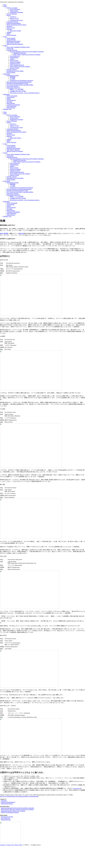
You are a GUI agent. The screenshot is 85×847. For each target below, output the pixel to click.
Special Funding (11, 72)
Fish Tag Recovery (15, 56)
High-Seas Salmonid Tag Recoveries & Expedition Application (17, 808)
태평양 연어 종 (14, 18)
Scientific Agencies (12, 69)
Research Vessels (14, 68)
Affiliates (9, 32)
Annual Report (10, 97)
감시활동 (12, 78)
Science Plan (10, 48)
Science (5, 45)
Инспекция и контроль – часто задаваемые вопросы (24, 93)
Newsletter (9, 101)
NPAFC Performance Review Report (16, 24)
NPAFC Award (11, 27)
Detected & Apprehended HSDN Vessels (17, 83)
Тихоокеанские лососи (16, 20)
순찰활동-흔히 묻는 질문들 (18, 91)
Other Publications (11, 106)
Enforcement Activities (13, 75)
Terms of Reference (12, 13)
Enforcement (6, 74)
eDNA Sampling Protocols (17, 65)
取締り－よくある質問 (16, 89)
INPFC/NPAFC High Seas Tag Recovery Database (26, 54)
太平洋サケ (13, 17)
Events (5, 36)
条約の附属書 (4, 233)
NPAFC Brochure (11, 35)
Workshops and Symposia (13, 41)
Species (9, 15)
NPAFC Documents (12, 96)
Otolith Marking (14, 57)
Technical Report (11, 100)
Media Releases (11, 103)
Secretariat (9, 26)
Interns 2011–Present (15, 30)
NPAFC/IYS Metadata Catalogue (10, 812)
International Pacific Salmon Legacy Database (13, 811)
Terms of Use (10, 845)
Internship (9, 29)
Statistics (12, 59)
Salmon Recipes (11, 107)
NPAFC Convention (12, 8)
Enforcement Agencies (13, 86)
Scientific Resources (12, 50)
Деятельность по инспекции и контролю (21, 80)
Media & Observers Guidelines (15, 44)
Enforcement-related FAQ (13, 88)
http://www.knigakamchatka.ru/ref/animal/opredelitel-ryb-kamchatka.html (19, 796)
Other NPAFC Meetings (13, 42)
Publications (6, 94)
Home (5, 5)
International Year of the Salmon (15, 71)
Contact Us (3, 845)
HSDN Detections (6, 819)
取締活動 (12, 77)
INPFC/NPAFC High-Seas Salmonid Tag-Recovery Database (17, 809)
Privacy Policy (18, 845)
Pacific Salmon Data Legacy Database (20, 66)
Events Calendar (11, 38)
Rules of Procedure (15, 9)
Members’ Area (7, 109)
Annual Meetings (11, 39)
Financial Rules (14, 11)
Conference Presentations (13, 104)
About (5, 6)
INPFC (8, 33)
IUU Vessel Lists (5, 818)
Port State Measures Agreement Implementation (19, 82)
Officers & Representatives (14, 23)
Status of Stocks (14, 60)
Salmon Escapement (15, 62)
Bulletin (9, 98)
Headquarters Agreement (16, 12)
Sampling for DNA (15, 63)
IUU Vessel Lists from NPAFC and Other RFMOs (20, 85)
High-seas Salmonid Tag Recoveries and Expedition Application (27, 51)
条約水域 (21, 233)
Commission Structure (12, 21)
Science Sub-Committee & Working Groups (18, 47)
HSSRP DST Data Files (19, 53)
